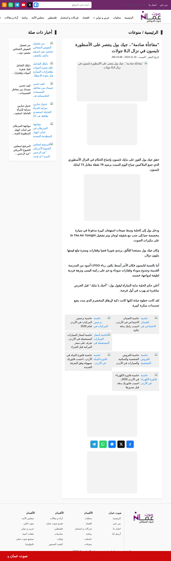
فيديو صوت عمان (54, 523)
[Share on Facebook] (130, 444)
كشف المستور (56, 544)
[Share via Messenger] (112, 444)
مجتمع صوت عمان (25, 539)
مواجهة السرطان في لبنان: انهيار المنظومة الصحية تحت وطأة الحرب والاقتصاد (21, 130)
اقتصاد (85, 17)
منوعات (134, 32)
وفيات (60, 539)
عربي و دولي (102, 17)
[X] (29, 5)
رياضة (25, 17)
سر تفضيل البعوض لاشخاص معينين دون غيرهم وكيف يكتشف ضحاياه (22, 49)
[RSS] (4, 5)
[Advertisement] (112, 124)
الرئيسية (129, 17)
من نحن (164, 5)
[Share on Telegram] (94, 444)
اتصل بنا (152, 5)
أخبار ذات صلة (40, 32)
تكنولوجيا (29, 544)
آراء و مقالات (11, 17)
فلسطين (52, 17)
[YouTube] (23, 5)
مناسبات (59, 534)
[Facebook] (36, 5)
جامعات (88, 539)
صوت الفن (29, 523)
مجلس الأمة (38, 17)
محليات (117, 17)
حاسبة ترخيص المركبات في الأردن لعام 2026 (81, 322)
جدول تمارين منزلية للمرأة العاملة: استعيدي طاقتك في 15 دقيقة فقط (22, 109)
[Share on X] (121, 444)
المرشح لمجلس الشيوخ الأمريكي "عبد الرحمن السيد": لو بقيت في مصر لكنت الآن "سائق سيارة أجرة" (21, 150)
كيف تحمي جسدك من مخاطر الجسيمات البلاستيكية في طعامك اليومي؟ (21, 89)
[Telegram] (17, 5)
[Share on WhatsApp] (103, 444)
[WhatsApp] (10, 5)
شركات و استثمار (69, 17)
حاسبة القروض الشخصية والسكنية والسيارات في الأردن (127, 359)
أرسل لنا (116, 534)
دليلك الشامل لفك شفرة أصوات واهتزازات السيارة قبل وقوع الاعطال (21, 69)
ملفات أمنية (28, 534)
